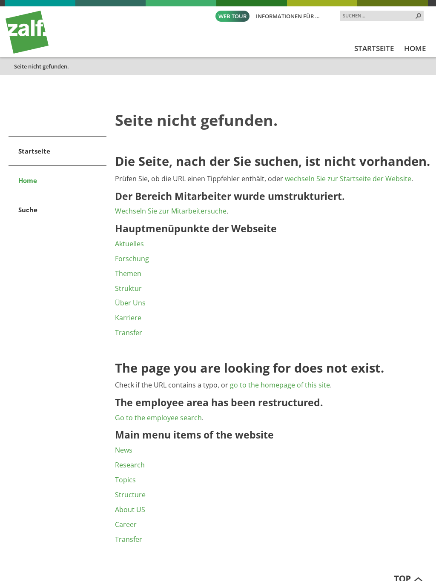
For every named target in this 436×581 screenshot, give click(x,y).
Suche (27, 209)
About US (130, 509)
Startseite (34, 151)
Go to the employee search (158, 417)
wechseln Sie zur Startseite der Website (348, 178)
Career (126, 524)
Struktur (128, 288)
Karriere (128, 317)
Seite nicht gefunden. (41, 66)
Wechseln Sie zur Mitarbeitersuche (171, 211)
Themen (128, 273)
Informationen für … (288, 16)
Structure (130, 494)
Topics (125, 479)
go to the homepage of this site (280, 385)
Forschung (132, 258)
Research (130, 465)
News (123, 450)
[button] (418, 15)
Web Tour (232, 16)
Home (27, 180)
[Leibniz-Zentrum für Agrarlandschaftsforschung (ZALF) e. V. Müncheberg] (27, 51)
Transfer (128, 332)
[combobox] (378, 15)
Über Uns (130, 303)
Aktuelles (129, 243)
